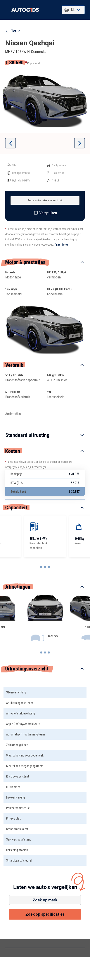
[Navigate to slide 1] (41, 567)
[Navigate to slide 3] (49, 567)
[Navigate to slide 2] (45, 567)
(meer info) (61, 244)
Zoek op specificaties (45, 914)
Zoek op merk (45, 900)
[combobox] (73, 9)
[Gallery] (45, 100)
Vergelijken (48, 213)
